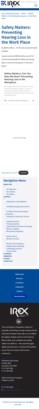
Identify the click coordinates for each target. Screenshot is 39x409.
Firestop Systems (13, 224)
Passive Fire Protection (15, 244)
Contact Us (8, 261)
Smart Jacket (11, 251)
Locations (8, 254)
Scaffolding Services (14, 249)
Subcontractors (31, 2)
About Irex (8, 184)
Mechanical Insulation (14, 231)
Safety (17, 2)
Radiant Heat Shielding (15, 246)
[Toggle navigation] (35, 5)
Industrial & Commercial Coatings (19, 226)
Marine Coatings (12, 229)
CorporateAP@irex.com (12, 390)
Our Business (11, 189)
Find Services (19, 296)
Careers (7, 259)
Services (7, 197)
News (23, 2)
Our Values (10, 194)
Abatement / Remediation (16, 202)
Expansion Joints (12, 221)
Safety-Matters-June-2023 (9, 172)
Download (23, 172)
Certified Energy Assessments (17, 207)
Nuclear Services (12, 239)
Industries (8, 256)
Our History (10, 192)
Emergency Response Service (17, 216)
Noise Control (11, 236)
